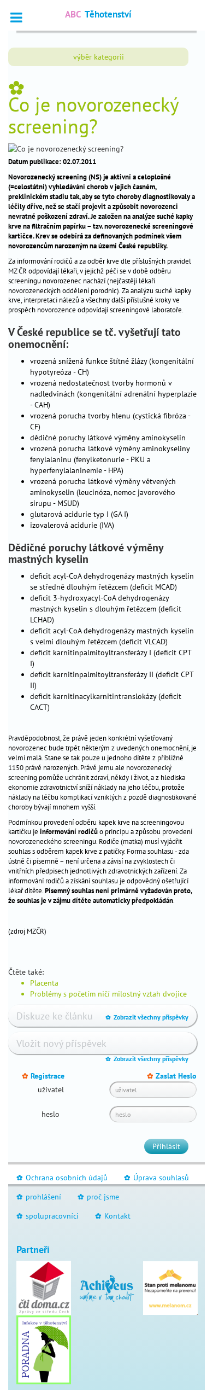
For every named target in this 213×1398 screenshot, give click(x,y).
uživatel (51, 1089)
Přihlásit (166, 1146)
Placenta (44, 983)
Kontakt (113, 1216)
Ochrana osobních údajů (62, 1178)
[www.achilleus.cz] (107, 1287)
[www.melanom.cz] (170, 1287)
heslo (51, 1114)
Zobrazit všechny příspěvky (146, 1017)
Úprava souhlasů (156, 1178)
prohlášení (38, 1197)
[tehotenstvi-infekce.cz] (43, 1349)
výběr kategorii (98, 57)
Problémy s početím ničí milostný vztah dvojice (108, 994)
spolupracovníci (47, 1216)
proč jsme (98, 1197)
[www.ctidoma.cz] (43, 1287)
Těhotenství (98, 14)
